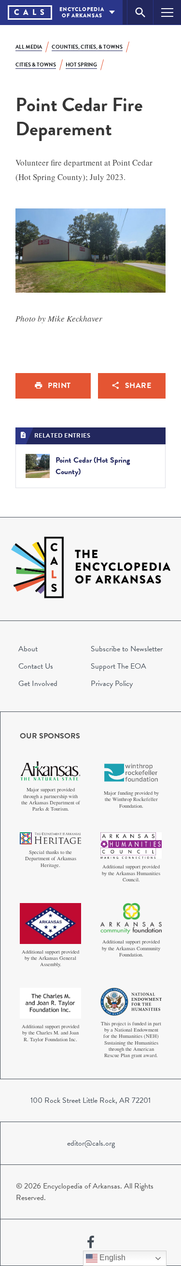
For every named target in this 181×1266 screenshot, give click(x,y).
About (28, 649)
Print (59, 385)
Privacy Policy (112, 683)
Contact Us (35, 666)
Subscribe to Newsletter (127, 649)
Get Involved (37, 683)
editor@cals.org (91, 1143)
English (111, 1257)
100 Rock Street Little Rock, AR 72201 (90, 1100)
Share (138, 385)
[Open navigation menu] (167, 12)
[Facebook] (91, 1242)
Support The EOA (118, 666)
